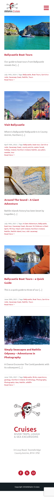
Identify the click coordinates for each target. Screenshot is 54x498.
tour (12, 152)
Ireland (13, 150)
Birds (35, 377)
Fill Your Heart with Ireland (19, 229)
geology (7, 379)
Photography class (11, 382)
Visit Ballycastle (14, 124)
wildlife (29, 382)
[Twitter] (27, 472)
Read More (8, 80)
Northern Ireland (24, 150)
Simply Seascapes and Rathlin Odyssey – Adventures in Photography (22, 353)
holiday (7, 150)
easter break (39, 147)
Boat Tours (36, 74)
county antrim (27, 147)
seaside (7, 152)
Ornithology (30, 379)
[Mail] (33, 472)
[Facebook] (20, 472)
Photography (41, 379)
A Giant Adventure (30, 223)
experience (42, 377)
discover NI (30, 226)
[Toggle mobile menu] (47, 8)
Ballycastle (27, 74)
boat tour (36, 144)
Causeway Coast (15, 77)
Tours (31, 77)
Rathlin (25, 77)
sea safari (41, 150)
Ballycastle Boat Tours (18, 54)
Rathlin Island (16, 231)
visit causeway (31, 231)
